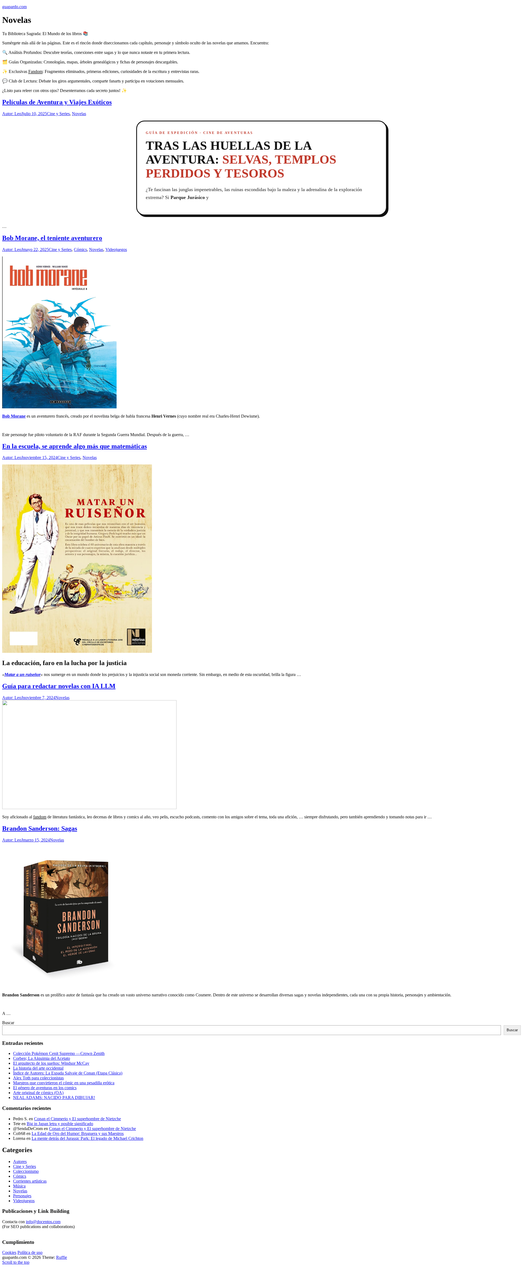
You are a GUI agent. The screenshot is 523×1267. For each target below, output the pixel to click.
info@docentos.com (43, 1221)
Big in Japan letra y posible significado (60, 1123)
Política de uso (29, 1252)
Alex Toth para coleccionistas (38, 1078)
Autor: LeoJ (12, 113)
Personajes (22, 1195)
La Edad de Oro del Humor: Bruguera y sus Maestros (78, 1133)
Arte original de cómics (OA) (38, 1092)
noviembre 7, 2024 (39, 697)
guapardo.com (14, 6)
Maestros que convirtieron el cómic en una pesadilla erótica (63, 1083)
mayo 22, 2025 (36, 249)
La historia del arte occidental (38, 1068)
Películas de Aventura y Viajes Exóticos (57, 102)
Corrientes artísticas (30, 1181)
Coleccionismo (26, 1171)
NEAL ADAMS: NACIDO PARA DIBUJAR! (54, 1097)
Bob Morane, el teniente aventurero (52, 237)
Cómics (80, 249)
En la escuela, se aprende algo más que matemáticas (74, 446)
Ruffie (61, 1257)
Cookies (9, 1252)
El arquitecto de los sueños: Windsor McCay (51, 1063)
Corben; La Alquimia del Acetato (41, 1058)
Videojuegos (116, 249)
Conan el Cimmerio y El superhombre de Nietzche (77, 1118)
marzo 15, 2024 (36, 840)
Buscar (8, 1022)
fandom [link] (39, 817)
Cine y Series (58, 113)
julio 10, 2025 (35, 113)
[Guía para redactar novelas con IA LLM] (89, 807)
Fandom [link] (35, 71)
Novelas (79, 113)
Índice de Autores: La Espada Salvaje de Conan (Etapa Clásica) (67, 1073)
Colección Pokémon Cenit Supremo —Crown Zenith (59, 1053)
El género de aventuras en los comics (45, 1087)
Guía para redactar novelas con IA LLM (58, 686)
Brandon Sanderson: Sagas (39, 828)
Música (19, 1186)
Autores (20, 1161)
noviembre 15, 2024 (40, 457)
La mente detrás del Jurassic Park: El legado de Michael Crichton (87, 1138)
